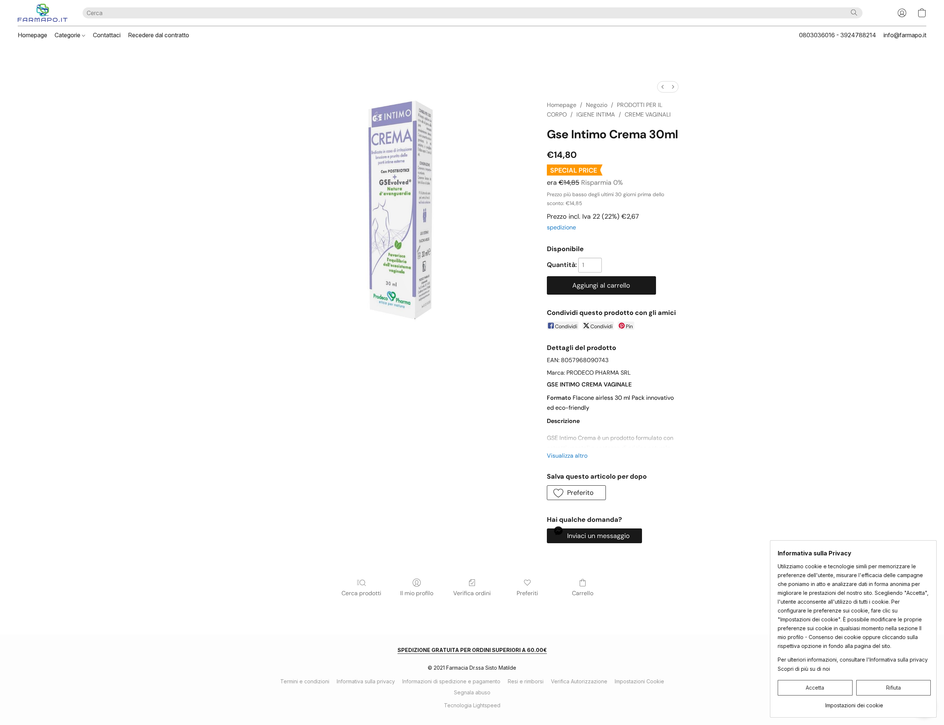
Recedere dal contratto (158, 35)
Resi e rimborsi (526, 681)
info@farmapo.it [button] (905, 35)
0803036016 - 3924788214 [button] (837, 35)
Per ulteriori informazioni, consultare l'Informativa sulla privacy (853, 659)
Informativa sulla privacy (366, 681)
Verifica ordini (472, 593)
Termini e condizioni (304, 681)
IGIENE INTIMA (595, 114)
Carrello (582, 593)
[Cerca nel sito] (854, 12)
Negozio (596, 105)
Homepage (32, 35)
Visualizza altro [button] (567, 455)
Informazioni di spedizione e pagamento (451, 681)
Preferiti (527, 593)
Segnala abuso (472, 692)
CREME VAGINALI (648, 114)
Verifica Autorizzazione (579, 681)
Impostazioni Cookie (639, 681)
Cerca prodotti (361, 593)
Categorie (68, 35)
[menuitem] (662, 86)
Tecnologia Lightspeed (472, 705)
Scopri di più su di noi (804, 669)
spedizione (561, 227)
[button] (43, 13)
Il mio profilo (416, 593)
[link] (854, 702)
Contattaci (107, 35)
